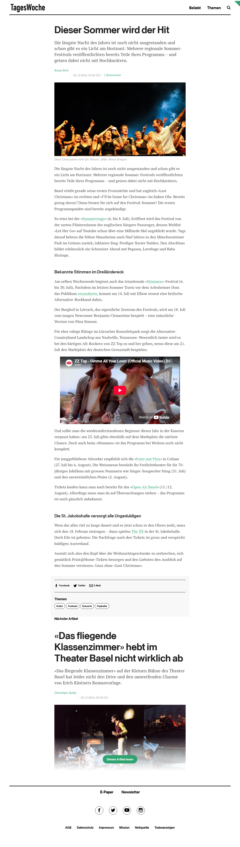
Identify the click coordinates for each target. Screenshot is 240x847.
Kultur (59, 606)
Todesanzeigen (164, 827)
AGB (68, 827)
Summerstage (93, 218)
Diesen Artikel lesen (120, 759)
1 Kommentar (112, 75)
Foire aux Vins (148, 458)
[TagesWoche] (27, 12)
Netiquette (142, 827)
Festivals (72, 606)
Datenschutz (85, 827)
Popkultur (102, 606)
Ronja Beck (61, 70)
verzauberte (87, 293)
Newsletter (131, 792)
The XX (137, 531)
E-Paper (106, 792)
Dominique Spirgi (65, 693)
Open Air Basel (144, 487)
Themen (214, 7)
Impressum (106, 827)
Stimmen (154, 281)
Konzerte (87, 606)
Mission (124, 827)
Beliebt (195, 7)
